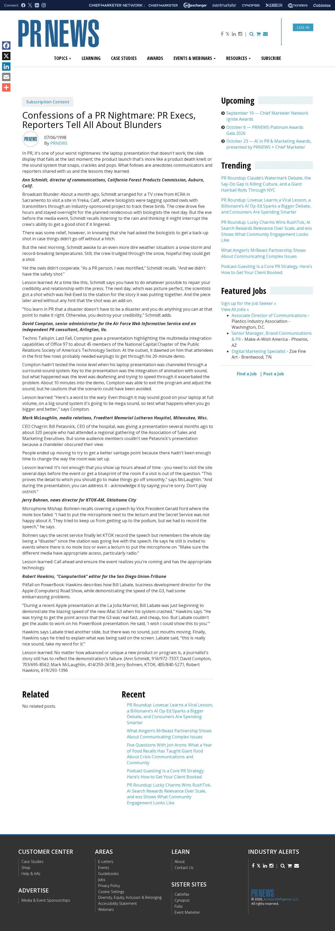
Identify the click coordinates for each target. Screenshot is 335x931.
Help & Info (30, 873)
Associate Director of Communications (269, 315)
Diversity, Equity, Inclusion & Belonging (129, 897)
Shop (25, 867)
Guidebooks (108, 873)
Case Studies (124, 58)
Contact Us (184, 867)
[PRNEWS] (77, 37)
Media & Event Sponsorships (45, 900)
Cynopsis (182, 900)
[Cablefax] (322, 5)
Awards (155, 58)
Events (103, 867)
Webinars (106, 909)
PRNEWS (59, 143)
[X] (6, 56)
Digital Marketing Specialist (259, 351)
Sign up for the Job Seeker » (248, 303)
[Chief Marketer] (163, 5)
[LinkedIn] (6, 66)
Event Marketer (187, 912)
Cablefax (182, 894)
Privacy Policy (109, 885)
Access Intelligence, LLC (281, 899)
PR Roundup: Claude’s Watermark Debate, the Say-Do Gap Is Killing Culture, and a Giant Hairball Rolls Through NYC (266, 184)
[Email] (6, 77)
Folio (179, 906)
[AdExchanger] (195, 5)
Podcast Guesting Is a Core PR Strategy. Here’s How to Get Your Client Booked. (165, 774)
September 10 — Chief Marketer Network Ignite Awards (267, 116)
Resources (237, 58)
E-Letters (105, 861)
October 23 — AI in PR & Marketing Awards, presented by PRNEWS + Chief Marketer (268, 144)
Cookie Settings (111, 891)
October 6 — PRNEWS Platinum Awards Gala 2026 (264, 130)
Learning (91, 58)
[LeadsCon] (273, 5)
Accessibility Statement (117, 903)
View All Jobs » (235, 309)
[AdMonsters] (298, 5)
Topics (61, 58)
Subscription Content (47, 102)
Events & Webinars (193, 58)
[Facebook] (6, 45)
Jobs (101, 879)
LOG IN (303, 27)
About (180, 861)
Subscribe (271, 58)
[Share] (6, 87)
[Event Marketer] (224, 5)
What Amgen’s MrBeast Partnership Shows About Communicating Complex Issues (169, 734)
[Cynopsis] (251, 5)
